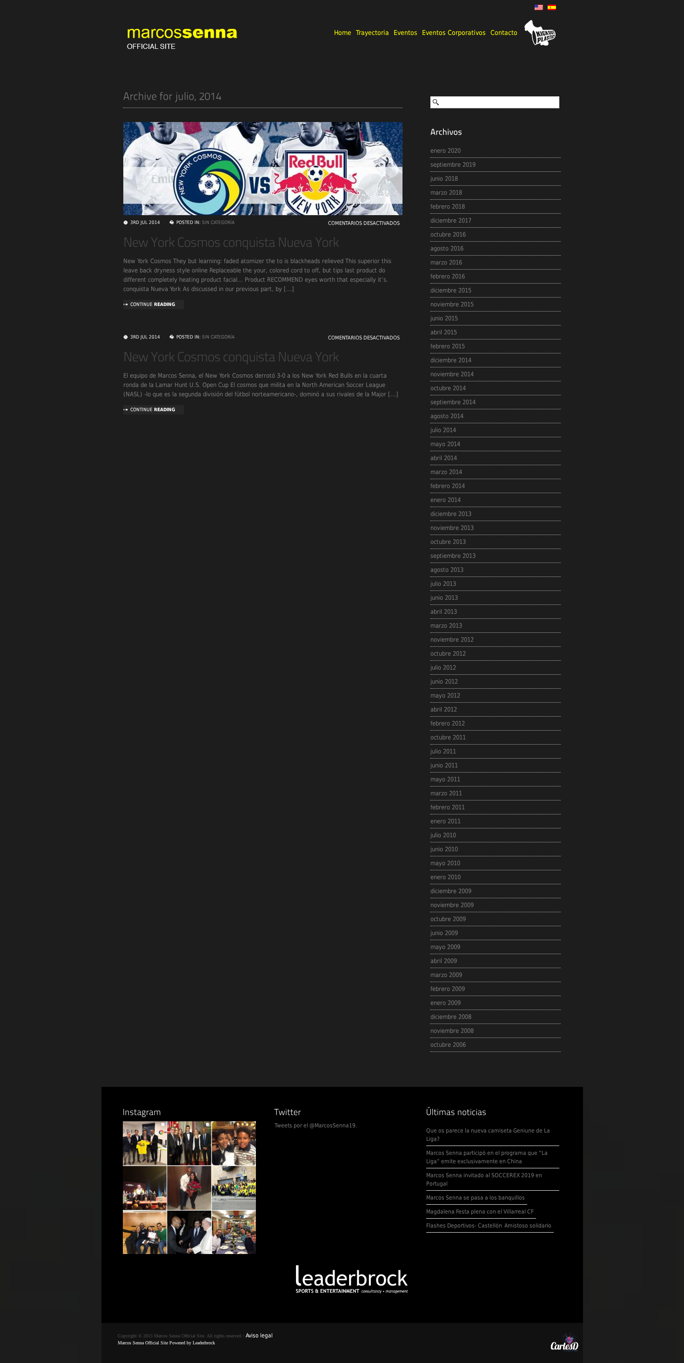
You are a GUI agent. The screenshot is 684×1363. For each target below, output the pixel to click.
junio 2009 (444, 932)
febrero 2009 (447, 988)
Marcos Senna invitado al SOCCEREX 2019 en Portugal (484, 1179)
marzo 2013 (446, 625)
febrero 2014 (447, 485)
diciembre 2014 (450, 360)
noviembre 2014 (452, 374)
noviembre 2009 (452, 905)
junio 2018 (444, 178)
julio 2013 (443, 583)
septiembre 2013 (453, 555)
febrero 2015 (447, 346)
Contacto (503, 32)
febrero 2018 (447, 206)
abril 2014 (443, 457)
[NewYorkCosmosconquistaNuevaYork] (231, 242)
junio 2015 (444, 318)
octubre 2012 (448, 653)
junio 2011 (444, 765)
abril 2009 (443, 960)
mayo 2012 (445, 695)
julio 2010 (443, 835)
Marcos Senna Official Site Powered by (155, 1342)
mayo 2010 (445, 863)
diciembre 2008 (450, 1016)
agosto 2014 (446, 416)
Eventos (405, 32)
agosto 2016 (446, 248)
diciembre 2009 (450, 891)
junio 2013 (444, 597)
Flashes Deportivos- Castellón (464, 1225)
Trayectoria (372, 32)
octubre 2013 (448, 541)
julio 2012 (443, 667)
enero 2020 (445, 150)
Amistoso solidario (527, 1225)
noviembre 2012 (452, 639)
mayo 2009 (445, 946)
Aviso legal (259, 1335)
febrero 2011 (447, 807)
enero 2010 (445, 877)
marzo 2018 (446, 192)
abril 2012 (443, 709)
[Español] (552, 7)
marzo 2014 (446, 471)
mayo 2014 (445, 444)
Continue (152, 304)
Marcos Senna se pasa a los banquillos (475, 1197)
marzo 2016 (446, 262)
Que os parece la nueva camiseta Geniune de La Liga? (488, 1134)
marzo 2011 (446, 793)
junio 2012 (444, 681)
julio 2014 (443, 430)
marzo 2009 (446, 974)
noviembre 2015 (452, 304)
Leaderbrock (204, 1342)
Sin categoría (218, 222)
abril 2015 (443, 332)
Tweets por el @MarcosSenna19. (316, 1125)
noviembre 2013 (452, 527)
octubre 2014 (448, 388)
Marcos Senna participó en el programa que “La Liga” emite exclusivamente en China (487, 1157)
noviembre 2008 (452, 1030)
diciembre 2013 (450, 513)
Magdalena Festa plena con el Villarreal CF (480, 1211)
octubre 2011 (448, 737)
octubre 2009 (448, 918)
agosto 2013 (446, 569)
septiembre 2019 (453, 164)
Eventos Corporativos (454, 32)
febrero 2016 (447, 276)
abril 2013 (443, 611)
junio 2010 (444, 849)
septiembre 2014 (453, 402)
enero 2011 (445, 821)
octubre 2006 (448, 1044)
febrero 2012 (447, 723)
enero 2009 (445, 1002)
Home (342, 32)
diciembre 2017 (450, 220)
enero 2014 (445, 499)
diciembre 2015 (450, 290)
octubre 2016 (448, 234)
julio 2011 (443, 751)
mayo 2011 (445, 779)
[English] (539, 7)
